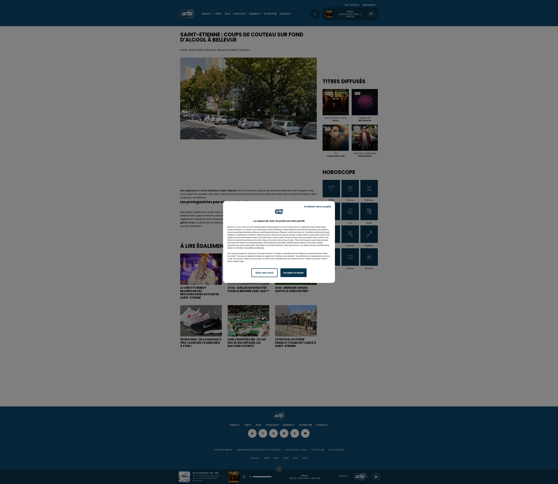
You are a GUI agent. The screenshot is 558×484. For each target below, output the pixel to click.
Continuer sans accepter (317, 206)
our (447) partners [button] (241, 227)
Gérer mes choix (264, 272)
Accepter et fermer (293, 272)
